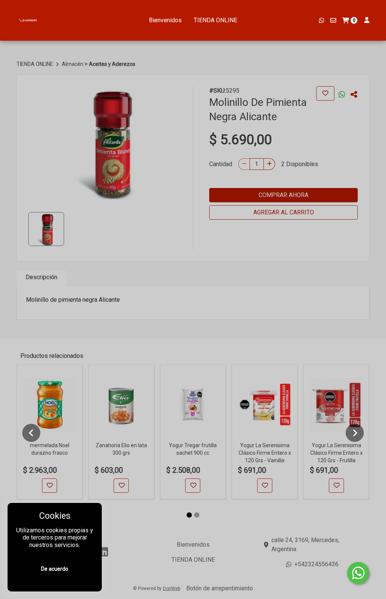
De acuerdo (54, 569)
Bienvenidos (165, 20)
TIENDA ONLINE (215, 20)
